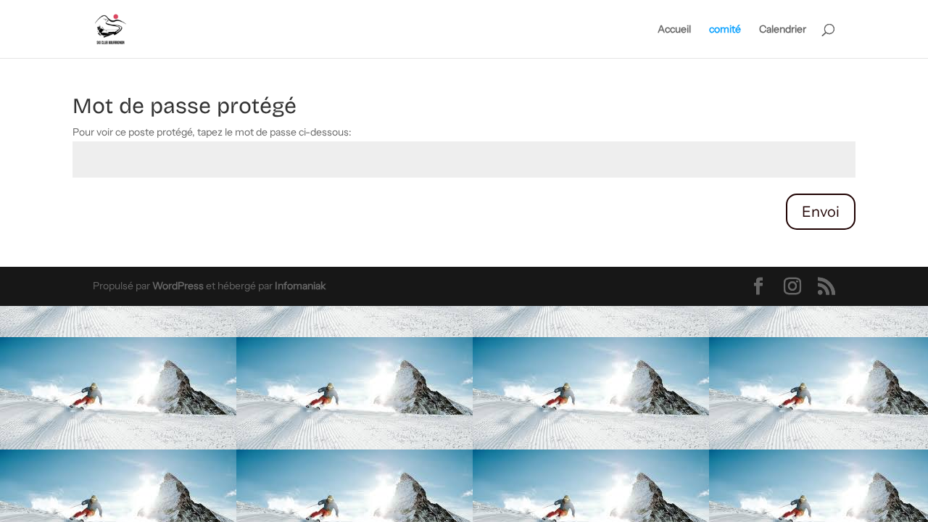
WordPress (178, 285)
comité (725, 30)
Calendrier (782, 30)
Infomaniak (300, 285)
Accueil (674, 30)
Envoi (821, 211)
